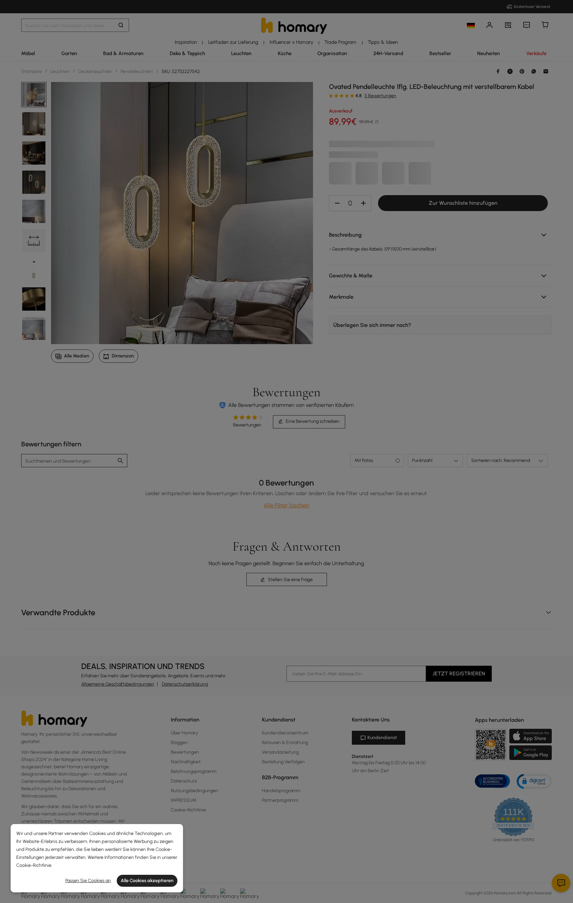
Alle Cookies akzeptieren (147, 880)
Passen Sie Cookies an (88, 880)
